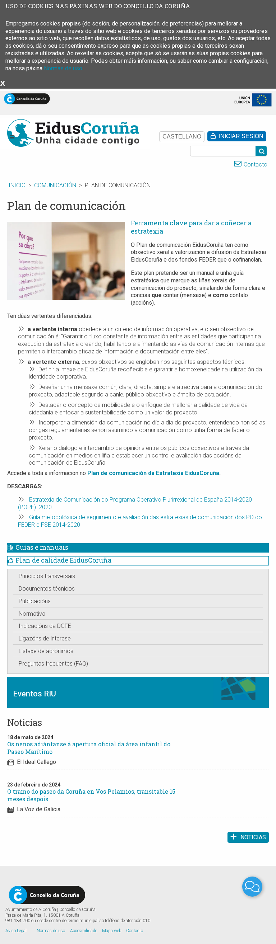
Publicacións (35, 601)
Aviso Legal (16, 930)
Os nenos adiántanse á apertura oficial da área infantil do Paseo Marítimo (88, 747)
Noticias (253, 837)
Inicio (17, 185)
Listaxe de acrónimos (46, 651)
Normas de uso (63, 68)
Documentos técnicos (47, 588)
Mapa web (111, 930)
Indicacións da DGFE (45, 626)
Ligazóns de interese (45, 638)
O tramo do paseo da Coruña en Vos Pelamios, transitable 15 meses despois (91, 795)
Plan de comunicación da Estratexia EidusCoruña (153, 473)
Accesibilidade (83, 930)
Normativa (32, 613)
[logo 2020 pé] (47, 894)
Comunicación (55, 185)
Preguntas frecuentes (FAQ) (53, 663)
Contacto (255, 164)
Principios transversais (47, 576)
